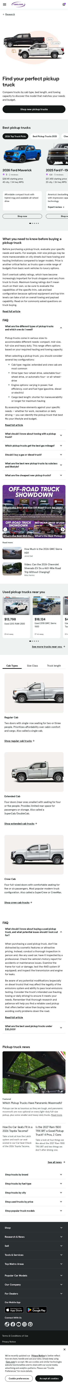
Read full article (11, 311)
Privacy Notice (9, 1341)
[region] (34, 1366)
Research (10, 14)
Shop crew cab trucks (16, 902)
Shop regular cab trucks (18, 740)
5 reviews (58, 174)
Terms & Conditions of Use (15, 1335)
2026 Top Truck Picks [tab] (15, 136)
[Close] (64, 1349)
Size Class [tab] (32, 665)
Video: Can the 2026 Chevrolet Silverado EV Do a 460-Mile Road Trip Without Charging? (42, 568)
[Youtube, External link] (18, 1324)
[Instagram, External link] (24, 1324)
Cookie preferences (19, 1378)
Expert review (55, 207)
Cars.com (10, 1362)
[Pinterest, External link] (30, 1324)
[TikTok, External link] (7, 1324)
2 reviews (13, 174)
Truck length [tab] (54, 665)
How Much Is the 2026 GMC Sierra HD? (43, 550)
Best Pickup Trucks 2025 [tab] (45, 136)
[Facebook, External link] (13, 1324)
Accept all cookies (49, 1378)
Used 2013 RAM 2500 (14, 623)
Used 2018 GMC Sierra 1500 (45, 625)
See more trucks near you (47, 646)
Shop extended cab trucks (19, 823)
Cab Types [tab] (12, 665)
